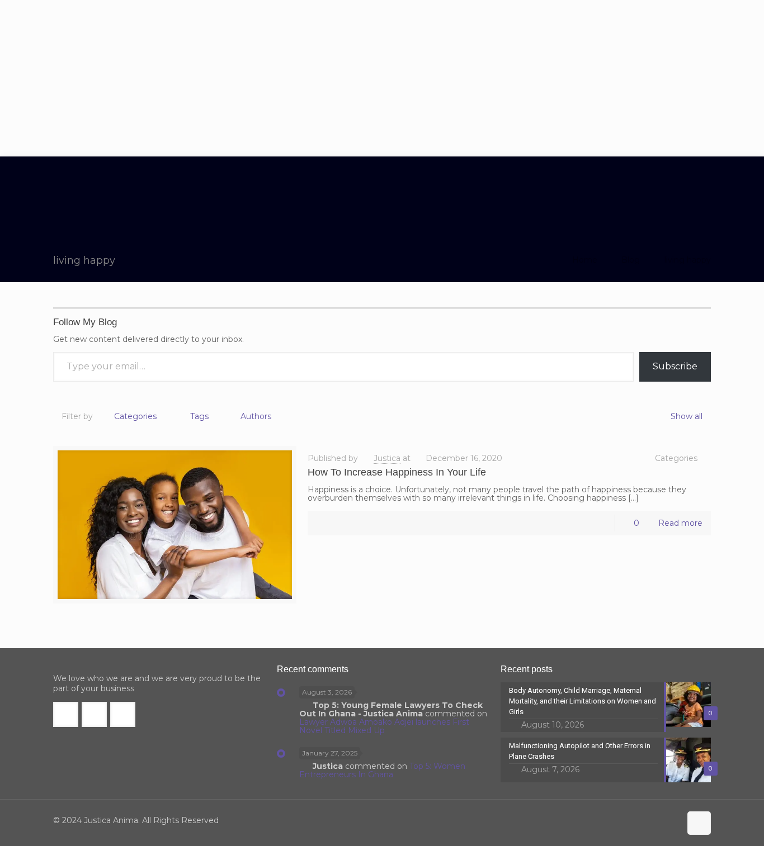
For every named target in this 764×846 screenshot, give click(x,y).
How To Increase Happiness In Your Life (397, 472)
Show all (686, 416)
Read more (680, 523)
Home (584, 260)
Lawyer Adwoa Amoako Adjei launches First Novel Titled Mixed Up (384, 726)
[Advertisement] (382, 78)
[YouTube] (655, 820)
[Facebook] (625, 820)
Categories (135, 416)
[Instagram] (670, 820)
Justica (387, 458)
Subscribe (675, 366)
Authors (255, 416)
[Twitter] (640, 820)
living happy (687, 260)
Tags (199, 416)
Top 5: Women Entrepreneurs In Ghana (382, 770)
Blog (630, 260)
